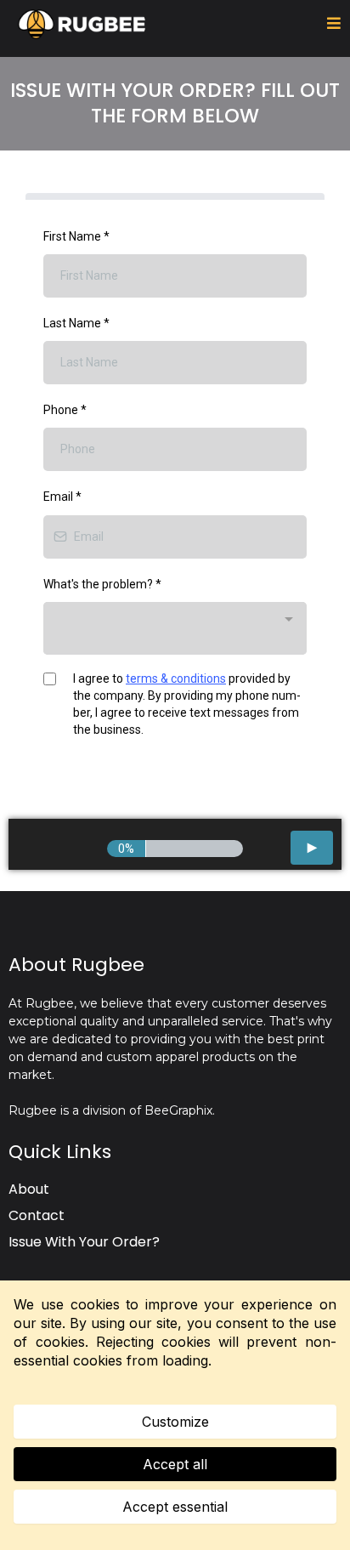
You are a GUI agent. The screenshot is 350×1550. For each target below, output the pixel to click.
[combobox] (175, 628)
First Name (76, 236)
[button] (334, 24)
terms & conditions (176, 678)
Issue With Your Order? (84, 1242)
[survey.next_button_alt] (312, 848)
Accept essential (175, 1506)
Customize (175, 1421)
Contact (36, 1215)
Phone (65, 410)
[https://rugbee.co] (81, 24)
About (28, 1189)
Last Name (76, 323)
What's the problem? (102, 584)
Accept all (175, 1464)
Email (62, 496)
